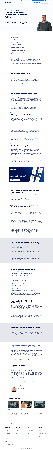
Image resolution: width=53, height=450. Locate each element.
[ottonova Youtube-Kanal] (27, 448)
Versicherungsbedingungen (42, 433)
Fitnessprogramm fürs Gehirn (15, 42)
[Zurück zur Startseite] (8, 2)
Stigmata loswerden (14, 53)
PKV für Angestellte (7, 430)
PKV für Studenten (7, 433)
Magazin (27, 2)
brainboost (25, 118)
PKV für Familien (7, 438)
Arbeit (12, 67)
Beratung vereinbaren (44, 2)
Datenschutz (40, 430)
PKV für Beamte (7, 435)
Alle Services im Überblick (15, 179)
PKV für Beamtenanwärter (8, 436)
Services (19, 2)
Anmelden (30, 0)
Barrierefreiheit (24, 0)
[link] (13, 409)
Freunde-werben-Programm (20, 438)
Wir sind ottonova (29, 436)
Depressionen (25, 139)
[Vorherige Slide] (42, 398)
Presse (17, 435)
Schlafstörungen (32, 139)
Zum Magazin (29, 438)
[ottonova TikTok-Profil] (25, 448)
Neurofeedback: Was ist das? (15, 39)
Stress (31, 60)
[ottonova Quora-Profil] (31, 448)
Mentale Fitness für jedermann (16, 44)
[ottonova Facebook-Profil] (29, 448)
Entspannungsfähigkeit (15, 157)
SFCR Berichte (41, 435)
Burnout (12, 61)
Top (11, 71)
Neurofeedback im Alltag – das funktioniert (18, 50)
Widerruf (40, 438)
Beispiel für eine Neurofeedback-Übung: (17, 52)
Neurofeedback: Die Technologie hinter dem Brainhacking (20, 45)
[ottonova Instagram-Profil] (23, 448)
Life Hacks (28, 435)
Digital (28, 433)
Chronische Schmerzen (16, 288)
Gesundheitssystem (30, 430)
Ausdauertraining (14, 315)
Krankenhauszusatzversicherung (9, 444)
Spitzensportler (19, 159)
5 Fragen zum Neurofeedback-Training (17, 47)
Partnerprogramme (18, 436)
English (47, 0)
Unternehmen (23, 2)
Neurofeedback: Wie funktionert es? (17, 41)
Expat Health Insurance (8, 439)
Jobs (16, 433)
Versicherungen (14, 2)
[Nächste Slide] (44, 398)
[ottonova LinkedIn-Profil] (21, 448)
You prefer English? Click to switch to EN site (38, 0)
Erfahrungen (17, 430)
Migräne (13, 283)
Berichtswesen (41, 436)
